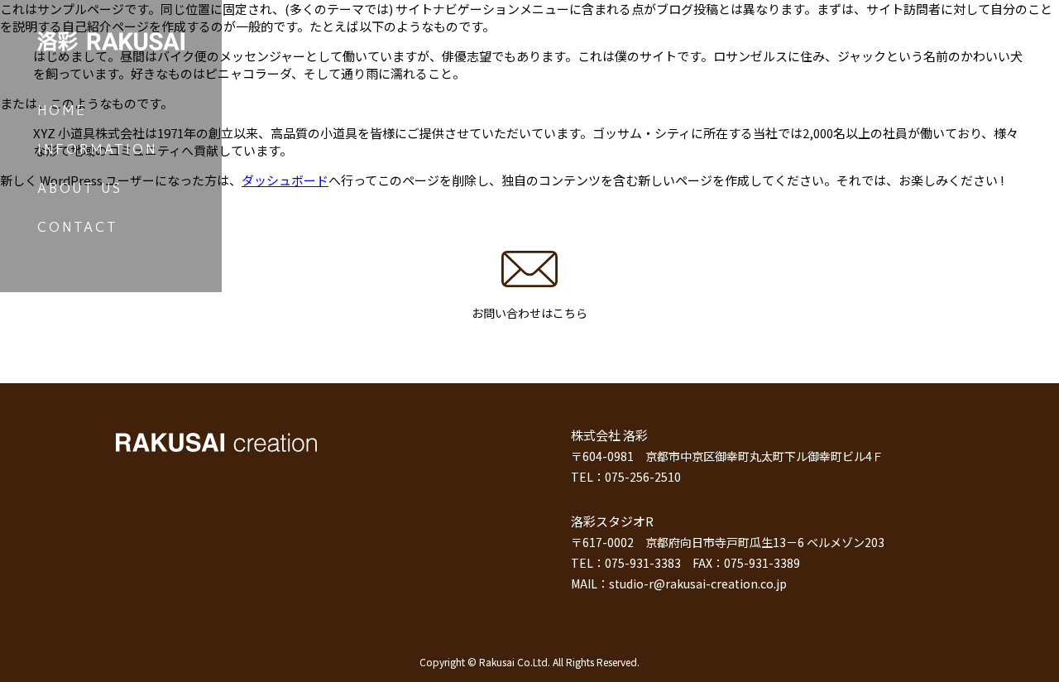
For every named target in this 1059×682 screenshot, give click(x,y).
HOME (62, 110)
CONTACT (77, 227)
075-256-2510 (643, 476)
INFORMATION (97, 149)
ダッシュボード (285, 180)
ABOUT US (79, 188)
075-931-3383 (643, 563)
